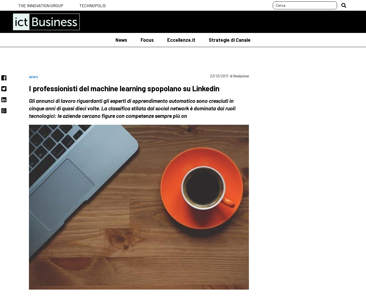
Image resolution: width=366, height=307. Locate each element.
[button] (344, 5)
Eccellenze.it (181, 40)
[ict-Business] (46, 21)
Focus (147, 40)
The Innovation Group (40, 5)
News (121, 40)
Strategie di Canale (230, 40)
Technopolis (92, 5)
